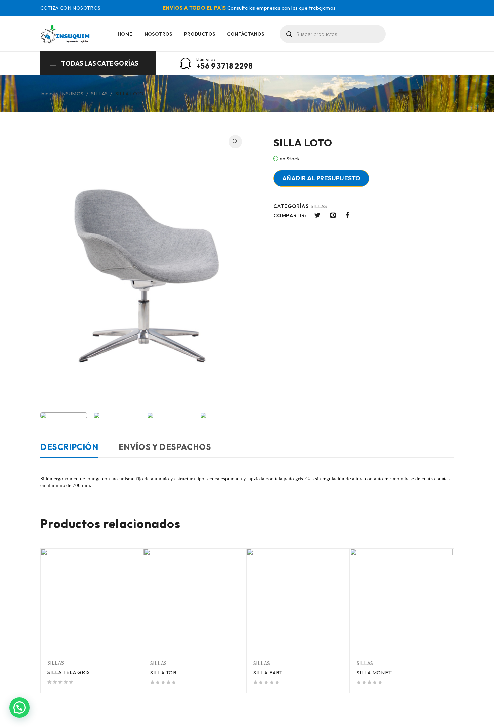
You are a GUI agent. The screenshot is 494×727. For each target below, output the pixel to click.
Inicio (46, 93)
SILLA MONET (374, 672)
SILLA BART (268, 672)
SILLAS (99, 93)
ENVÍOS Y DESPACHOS (165, 447)
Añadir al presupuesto (321, 178)
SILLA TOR (163, 672)
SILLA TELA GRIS (68, 672)
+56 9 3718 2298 (224, 66)
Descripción (69, 447)
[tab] (69, 450)
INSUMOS (72, 93)
